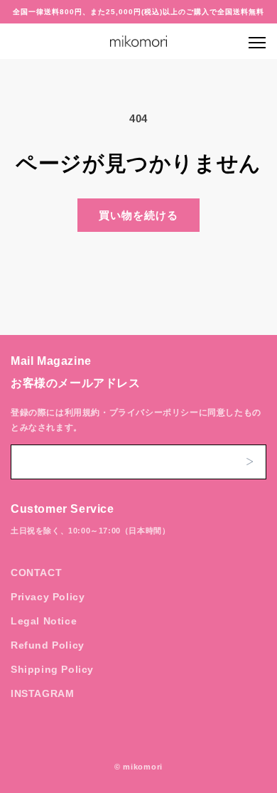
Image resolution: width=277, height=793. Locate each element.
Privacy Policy (48, 596)
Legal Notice (44, 621)
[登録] (249, 462)
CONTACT (36, 572)
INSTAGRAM (42, 693)
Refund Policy (48, 645)
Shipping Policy (52, 669)
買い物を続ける (138, 215)
